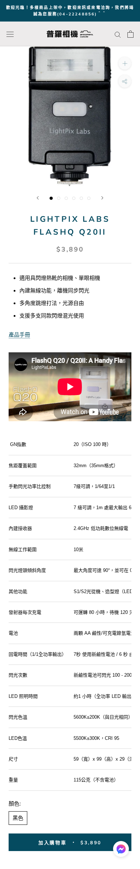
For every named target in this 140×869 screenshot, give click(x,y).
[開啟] (10, 34)
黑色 (18, 818)
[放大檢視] (124, 63)
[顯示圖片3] (66, 198)
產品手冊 (19, 335)
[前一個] (38, 197)
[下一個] (102, 197)
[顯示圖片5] (81, 198)
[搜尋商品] (118, 34)
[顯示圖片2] (58, 198)
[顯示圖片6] (88, 198)
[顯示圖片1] (51, 198)
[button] (121, 850)
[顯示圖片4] (73, 198)
